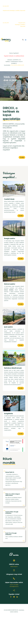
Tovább (22, 157)
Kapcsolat (22, 10)
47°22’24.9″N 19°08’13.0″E (17, 65)
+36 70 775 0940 (14, 584)
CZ (3, 6)
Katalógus (12, 10)
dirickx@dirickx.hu (14, 586)
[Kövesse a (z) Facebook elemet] (11, 8)
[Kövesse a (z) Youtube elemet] (14, 8)
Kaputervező (6, 10)
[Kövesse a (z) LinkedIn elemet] (17, 8)
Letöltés (17, 10)
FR (8, 6)
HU (6, 6)
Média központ (14, 566)
